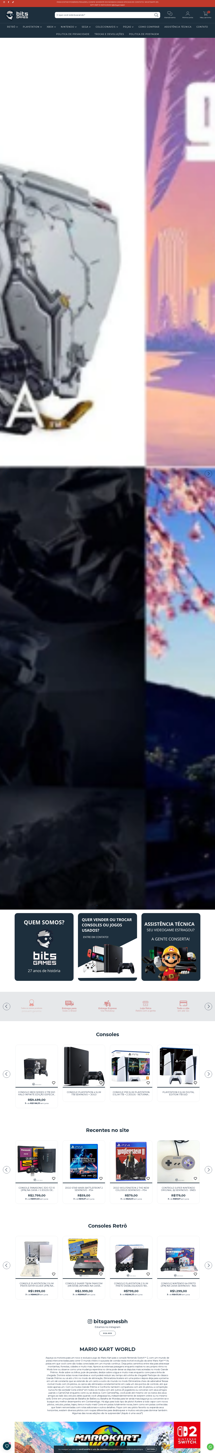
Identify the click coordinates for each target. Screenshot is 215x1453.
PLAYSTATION (31, 27)
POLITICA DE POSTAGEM (144, 34)
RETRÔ (11, 27)
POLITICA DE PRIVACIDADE (73, 34)
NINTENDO (68, 27)
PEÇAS (127, 27)
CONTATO (202, 27)
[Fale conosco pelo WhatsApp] (210, 1447)
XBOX (50, 27)
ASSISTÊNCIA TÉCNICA (177, 27)
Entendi (151, 1449)
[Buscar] (156, 15)
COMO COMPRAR (149, 27)
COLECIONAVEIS (106, 27)
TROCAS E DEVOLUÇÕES (109, 34)
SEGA (85, 27)
